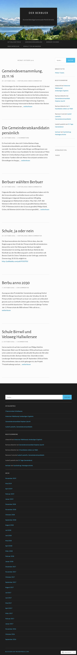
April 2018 (8, 546)
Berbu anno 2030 (16, 283)
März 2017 (9, 613)
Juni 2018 (8, 535)
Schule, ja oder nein (18, 231)
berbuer (57, 132)
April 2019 (8, 488)
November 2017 (10, 572)
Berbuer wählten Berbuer (22, 182)
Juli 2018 (8, 530)
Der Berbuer (38, 13)
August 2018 (9, 525)
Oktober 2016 (10, 634)
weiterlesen (27, 106)
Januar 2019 (9, 499)
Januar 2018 (9, 561)
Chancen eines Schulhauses (13, 411)
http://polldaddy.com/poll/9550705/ (15, 261)
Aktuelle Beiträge (14, 42)
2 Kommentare (23, 138)
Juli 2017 (8, 592)
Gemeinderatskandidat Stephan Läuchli (17, 421)
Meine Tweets (59, 73)
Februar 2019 (9, 494)
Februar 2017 (9, 618)
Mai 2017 (8, 603)
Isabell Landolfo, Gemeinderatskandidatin (18, 427)
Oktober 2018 (10, 514)
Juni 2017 (8, 598)
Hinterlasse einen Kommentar (29, 81)
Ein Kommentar (23, 287)
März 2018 (9, 551)
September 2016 (10, 639)
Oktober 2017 (10, 577)
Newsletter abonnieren (32, 46)
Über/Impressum (13, 46)
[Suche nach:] (65, 60)
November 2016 (10, 629)
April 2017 (8, 608)
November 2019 (10, 478)
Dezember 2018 (10, 504)
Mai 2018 (8, 540)
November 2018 (10, 509)
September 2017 (10, 582)
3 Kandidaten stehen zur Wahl (28, 450)
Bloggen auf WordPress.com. (17, 651)
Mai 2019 (8, 483)
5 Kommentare (22, 341)
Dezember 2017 (10, 566)
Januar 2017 (9, 624)
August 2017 (9, 587)
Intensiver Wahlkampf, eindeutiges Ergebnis (62, 88)
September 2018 (10, 520)
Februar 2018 (9, 556)
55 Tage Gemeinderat (25, 460)
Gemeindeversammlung (33, 42)
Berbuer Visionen (52, 42)
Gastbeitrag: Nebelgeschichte (23, 465)
